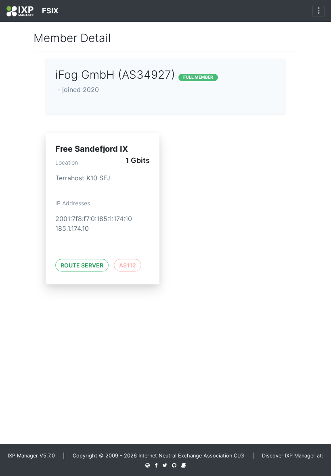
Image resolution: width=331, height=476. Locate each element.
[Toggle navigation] (318, 11)
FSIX (49, 10)
